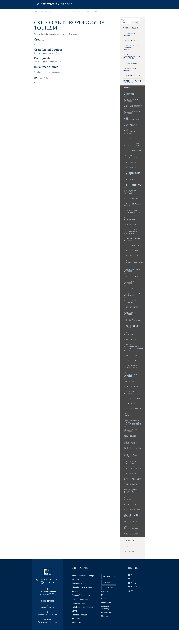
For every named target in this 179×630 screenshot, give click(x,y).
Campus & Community (81, 595)
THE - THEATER (131, 534)
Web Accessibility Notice (47, 622)
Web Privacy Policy (48, 619)
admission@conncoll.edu (47, 614)
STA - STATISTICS (132, 522)
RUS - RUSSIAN (131, 484)
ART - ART (128, 139)
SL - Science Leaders (133, 505)
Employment (106, 602)
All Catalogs (129, 551)
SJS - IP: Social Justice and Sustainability (130, 491)
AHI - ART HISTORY (133, 106)
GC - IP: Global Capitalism (130, 301)
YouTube (134, 587)
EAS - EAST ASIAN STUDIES (132, 239)
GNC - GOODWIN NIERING (131, 327)
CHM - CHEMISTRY (132, 185)
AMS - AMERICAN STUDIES (132, 112)
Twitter (134, 579)
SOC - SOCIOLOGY (132, 510)
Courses (127, 87)
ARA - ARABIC (130, 125)
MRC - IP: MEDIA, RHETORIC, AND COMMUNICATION (132, 422)
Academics (76, 580)
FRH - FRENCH (130, 288)
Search (135, 22)
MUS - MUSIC (130, 436)
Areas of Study (129, 40)
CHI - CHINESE (131, 180)
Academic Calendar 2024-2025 (130, 34)
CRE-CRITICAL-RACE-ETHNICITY (132, 212)
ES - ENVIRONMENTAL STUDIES (132, 269)
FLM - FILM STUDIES (129, 282)
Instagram (135, 583)
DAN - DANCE (130, 225)
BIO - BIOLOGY (131, 163)
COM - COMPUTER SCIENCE (132, 205)
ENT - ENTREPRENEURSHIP (133, 262)
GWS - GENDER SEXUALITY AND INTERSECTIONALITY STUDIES (133, 347)
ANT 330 (57, 53)
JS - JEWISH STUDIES (129, 392)
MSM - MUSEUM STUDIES (131, 430)
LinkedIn (134, 591)
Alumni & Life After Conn (82, 587)
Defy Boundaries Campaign (83, 607)
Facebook (134, 575)
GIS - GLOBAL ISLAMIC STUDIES (132, 320)
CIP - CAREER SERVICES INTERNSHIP (130, 192)
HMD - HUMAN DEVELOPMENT (131, 367)
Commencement (78, 603)
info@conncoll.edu (47, 608)
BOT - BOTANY (130, 168)
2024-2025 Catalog (44, 11)
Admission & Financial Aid (82, 583)
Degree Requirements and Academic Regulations (131, 47)
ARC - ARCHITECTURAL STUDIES (132, 132)
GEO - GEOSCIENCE (133, 307)
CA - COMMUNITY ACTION (132, 174)
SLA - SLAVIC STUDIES (130, 499)
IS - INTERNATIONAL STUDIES (131, 374)
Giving (74, 611)
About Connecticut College (83, 576)
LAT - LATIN (129, 403)
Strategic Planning (79, 619)
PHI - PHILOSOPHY (132, 469)
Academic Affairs (130, 63)
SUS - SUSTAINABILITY (131, 528)
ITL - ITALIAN (130, 381)
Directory (105, 599)
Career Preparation (80, 599)
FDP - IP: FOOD (131, 276)
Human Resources (79, 615)
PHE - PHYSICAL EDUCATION (131, 463)
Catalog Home (129, 541)
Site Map (127, 546)
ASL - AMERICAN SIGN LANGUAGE (131, 145)
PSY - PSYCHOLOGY (133, 479)
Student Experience (80, 623)
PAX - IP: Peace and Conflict (132, 449)
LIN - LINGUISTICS (132, 409)
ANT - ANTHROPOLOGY (131, 119)
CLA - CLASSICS (131, 199)
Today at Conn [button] (108, 588)
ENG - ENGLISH (131, 256)
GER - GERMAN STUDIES (131, 313)
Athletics (75, 591)
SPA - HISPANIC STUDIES (131, 516)
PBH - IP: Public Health (131, 456)
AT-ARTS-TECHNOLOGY (130, 157)
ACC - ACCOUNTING (130, 93)
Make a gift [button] (107, 576)
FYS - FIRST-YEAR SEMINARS (132, 294)
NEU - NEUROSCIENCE (131, 442)
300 (88, 11)
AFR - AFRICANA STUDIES (131, 100)
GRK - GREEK (130, 340)
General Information (131, 76)
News (103, 595)
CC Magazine (106, 612)
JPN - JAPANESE (131, 386)
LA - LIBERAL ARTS (132, 398)
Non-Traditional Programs (129, 69)
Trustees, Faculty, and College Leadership (132, 82)
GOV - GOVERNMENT (130, 334)
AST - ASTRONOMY (132, 151)
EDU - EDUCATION (132, 250)
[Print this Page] (35, 14)
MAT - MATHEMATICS (131, 415)
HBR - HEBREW (131, 355)
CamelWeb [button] (106, 582)
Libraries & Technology (105, 607)
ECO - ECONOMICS (132, 245)
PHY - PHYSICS (131, 474)
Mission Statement (130, 28)
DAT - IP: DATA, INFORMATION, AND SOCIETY (131, 231)
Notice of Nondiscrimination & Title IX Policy (131, 56)
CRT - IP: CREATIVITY (129, 219)
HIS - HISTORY (130, 361)
